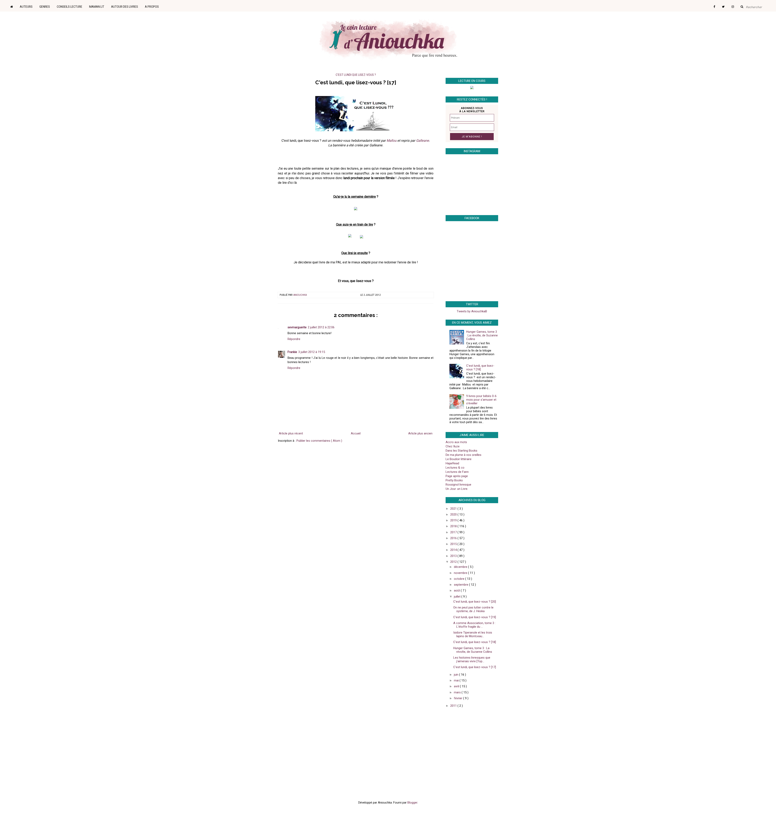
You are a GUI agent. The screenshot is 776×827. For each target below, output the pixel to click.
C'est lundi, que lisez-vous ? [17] (474, 667)
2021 (454, 508)
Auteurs (26, 6)
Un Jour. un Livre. (457, 489)
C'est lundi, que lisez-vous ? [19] (474, 617)
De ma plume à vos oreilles (463, 455)
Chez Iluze (453, 446)
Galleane (422, 141)
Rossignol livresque (458, 484)
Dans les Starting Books (461, 450)
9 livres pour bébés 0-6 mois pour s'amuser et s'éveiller (481, 399)
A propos (152, 6)
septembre (461, 584)
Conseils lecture (69, 6)
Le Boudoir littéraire (458, 459)
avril (457, 686)
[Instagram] (735, 5)
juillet (457, 596)
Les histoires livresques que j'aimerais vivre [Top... (471, 659)
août (457, 590)
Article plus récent (291, 433)
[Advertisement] (471, 739)
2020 (454, 514)
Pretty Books (454, 480)
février (458, 698)
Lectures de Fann (457, 472)
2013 (454, 556)
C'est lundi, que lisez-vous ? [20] (474, 601)
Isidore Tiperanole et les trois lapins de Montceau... (472, 634)
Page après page (457, 476)
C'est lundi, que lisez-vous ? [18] (480, 367)
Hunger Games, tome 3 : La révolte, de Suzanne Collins (482, 335)
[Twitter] (726, 5)
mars (458, 692)
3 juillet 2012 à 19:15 (311, 352)
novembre (461, 573)
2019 (454, 520)
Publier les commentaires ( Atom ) (319, 441)
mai (457, 680)
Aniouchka (300, 295)
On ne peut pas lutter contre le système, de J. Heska (473, 609)
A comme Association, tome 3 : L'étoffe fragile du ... (474, 624)
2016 (454, 538)
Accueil (356, 433)
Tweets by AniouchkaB (472, 311)
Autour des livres (124, 6)
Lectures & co (455, 467)
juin (456, 674)
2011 (454, 706)
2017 (454, 532)
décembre (461, 567)
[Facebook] (717, 5)
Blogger (412, 802)
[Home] (14, 5)
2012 (454, 562)
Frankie (292, 352)
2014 (454, 550)
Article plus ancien (420, 433)
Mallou (392, 141)
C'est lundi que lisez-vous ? (356, 74)
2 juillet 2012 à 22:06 (321, 327)
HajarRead (452, 463)
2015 (454, 544)
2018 (454, 526)
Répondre (294, 339)
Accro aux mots (456, 442)
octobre (459, 579)
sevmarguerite (297, 327)
